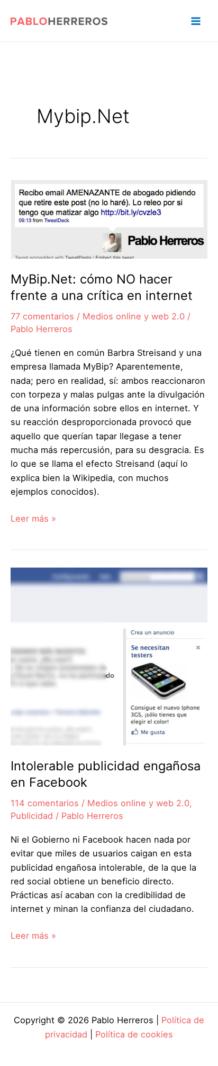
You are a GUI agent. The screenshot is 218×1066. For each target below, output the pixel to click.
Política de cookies (134, 1034)
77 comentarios (42, 316)
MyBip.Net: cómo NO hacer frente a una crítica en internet (102, 287)
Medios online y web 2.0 (134, 316)
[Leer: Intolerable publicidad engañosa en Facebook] (109, 655)
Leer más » (33, 519)
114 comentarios (45, 803)
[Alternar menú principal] (195, 21)
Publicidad (32, 815)
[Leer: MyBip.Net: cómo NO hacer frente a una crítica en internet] (109, 218)
